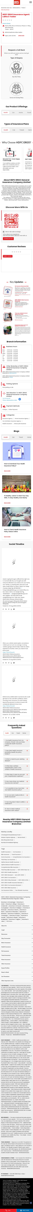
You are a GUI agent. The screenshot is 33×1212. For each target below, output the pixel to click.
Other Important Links (7, 980)
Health (6, 437)
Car (13, 437)
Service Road (21, 837)
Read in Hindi (5, 972)
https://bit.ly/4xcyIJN (8, 652)
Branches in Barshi (13, 910)
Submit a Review (6, 23)
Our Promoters (5, 976)
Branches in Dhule (15, 915)
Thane (23, 8)
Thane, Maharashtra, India (9, 400)
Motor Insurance (5, 942)
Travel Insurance (5, 955)
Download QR (8, 239)
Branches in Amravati (15, 906)
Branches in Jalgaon (14, 919)
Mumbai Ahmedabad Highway (9, 842)
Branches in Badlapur (16, 908)
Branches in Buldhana (14, 914)
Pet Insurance (5, 951)
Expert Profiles (5, 968)
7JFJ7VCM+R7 (6, 398)
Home (29, 437)
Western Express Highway (8, 837)
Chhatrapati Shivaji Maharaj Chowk (11, 835)
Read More (7, 471)
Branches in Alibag (11, 904)
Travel (21, 437)
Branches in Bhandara (12, 912)
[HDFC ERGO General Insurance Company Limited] (17, 2)
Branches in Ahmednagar (8, 902)
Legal (2, 930)
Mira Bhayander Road (7, 840)
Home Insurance (5, 959)
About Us (4, 925)
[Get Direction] (19, 400)
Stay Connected (5, 938)
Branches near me (6, 8)
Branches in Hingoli (12, 917)
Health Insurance (6, 946)
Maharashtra (16, 8)
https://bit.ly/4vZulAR (9, 706)
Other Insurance (5, 963)
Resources (4, 934)
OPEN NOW (21, 36)
